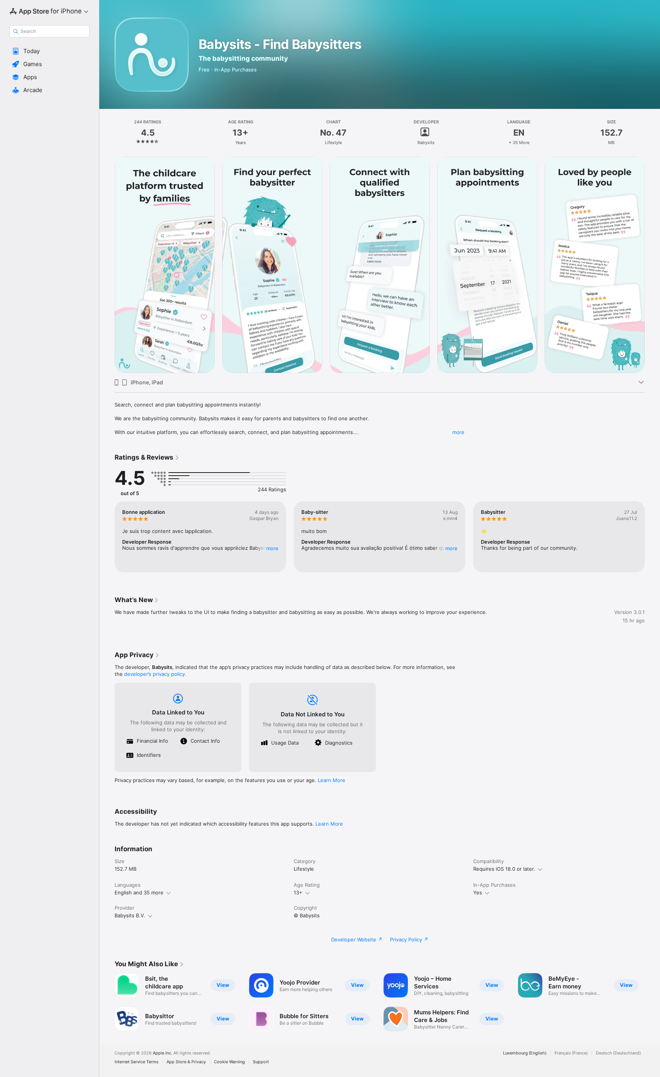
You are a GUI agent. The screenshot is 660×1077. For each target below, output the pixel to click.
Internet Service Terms (137, 1062)
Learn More (331, 780)
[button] (49, 51)
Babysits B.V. (130, 915)
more (458, 432)
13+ (298, 892)
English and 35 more (139, 892)
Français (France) (571, 1053)
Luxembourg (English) (525, 1053)
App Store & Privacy (186, 1062)
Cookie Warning (229, 1062)
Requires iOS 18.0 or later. (504, 869)
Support (261, 1062)
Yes (477, 892)
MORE (272, 548)
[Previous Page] (107, 265)
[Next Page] (652, 265)
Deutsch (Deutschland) (618, 1053)
